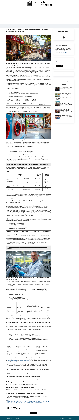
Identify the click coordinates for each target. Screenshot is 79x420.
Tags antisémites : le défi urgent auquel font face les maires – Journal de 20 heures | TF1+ (66, 88)
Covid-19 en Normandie (12, 360)
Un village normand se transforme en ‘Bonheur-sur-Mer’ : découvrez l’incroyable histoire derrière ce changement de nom (28, 401)
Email (57, 61)
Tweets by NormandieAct (60, 73)
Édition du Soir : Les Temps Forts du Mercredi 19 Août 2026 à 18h (66, 116)
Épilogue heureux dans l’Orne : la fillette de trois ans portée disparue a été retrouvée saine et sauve (24, 402)
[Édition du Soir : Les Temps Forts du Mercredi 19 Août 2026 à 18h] (57, 117)
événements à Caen (44, 337)
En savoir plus (64, 52)
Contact (62, 418)
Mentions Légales (68, 418)
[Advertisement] (39, 15)
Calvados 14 (9, 400)
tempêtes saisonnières (24, 360)
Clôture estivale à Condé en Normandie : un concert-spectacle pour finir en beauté (66, 110)
